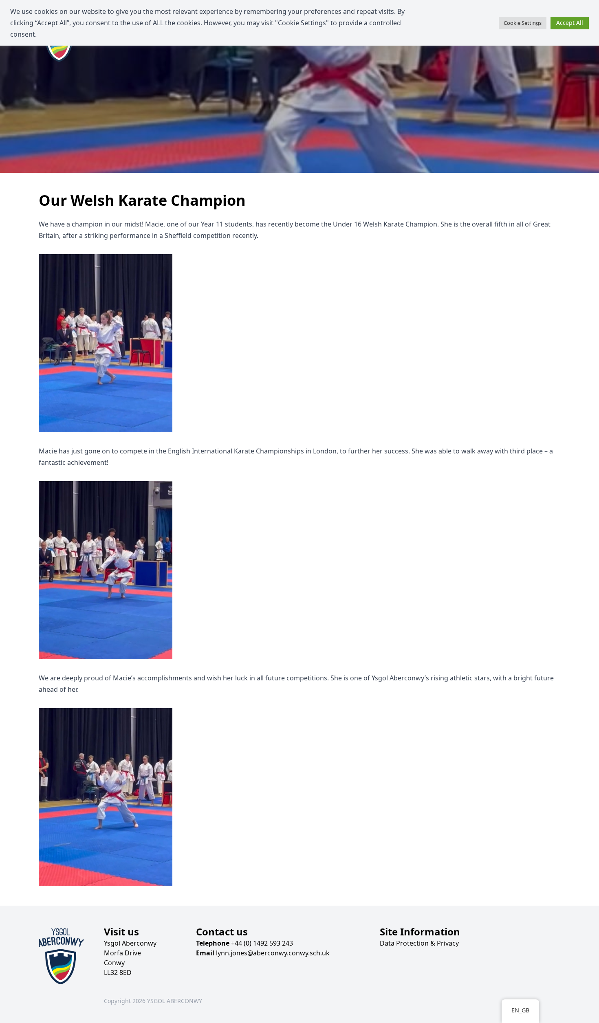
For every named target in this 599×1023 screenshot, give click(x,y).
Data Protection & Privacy (419, 943)
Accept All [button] (569, 22)
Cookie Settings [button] (523, 22)
